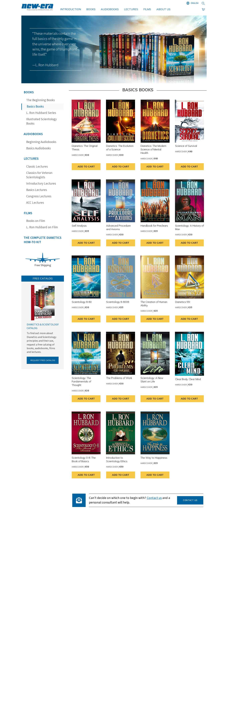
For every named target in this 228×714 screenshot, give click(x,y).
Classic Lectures (37, 166)
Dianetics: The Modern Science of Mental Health (153, 149)
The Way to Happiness (154, 457)
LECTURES (131, 9)
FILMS (147, 9)
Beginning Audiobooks (41, 142)
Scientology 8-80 (82, 301)
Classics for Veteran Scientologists (39, 175)
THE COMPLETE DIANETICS (42, 240)
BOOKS (90, 9)
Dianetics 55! (182, 301)
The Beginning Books (40, 100)
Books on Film (35, 221)
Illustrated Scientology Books (41, 121)
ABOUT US (163, 9)
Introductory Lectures (41, 183)
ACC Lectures (35, 202)
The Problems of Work (119, 378)
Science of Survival (186, 145)
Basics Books (35, 106)
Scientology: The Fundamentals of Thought (81, 381)
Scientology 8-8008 (117, 301)
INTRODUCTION (70, 9)
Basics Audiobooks (38, 148)
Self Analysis (79, 225)
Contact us (154, 498)
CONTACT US (190, 500)
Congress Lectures (38, 196)
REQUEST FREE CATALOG (42, 360)
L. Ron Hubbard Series (41, 113)
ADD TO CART (86, 166)
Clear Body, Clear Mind (188, 379)
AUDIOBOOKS (110, 9)
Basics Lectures (36, 190)
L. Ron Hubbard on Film (42, 227)
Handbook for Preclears (154, 225)
